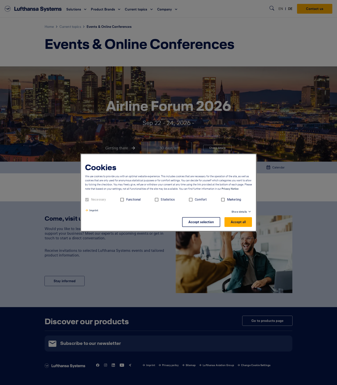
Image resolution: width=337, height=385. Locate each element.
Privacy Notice (230, 189)
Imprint (93, 210)
